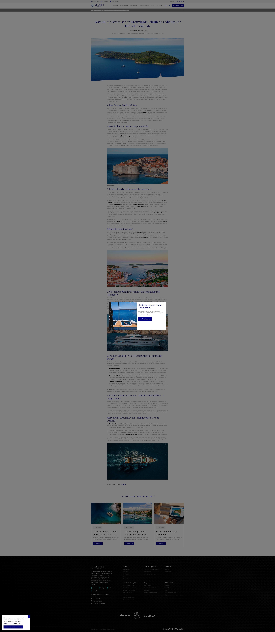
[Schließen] (163, 304)
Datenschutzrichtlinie (9, 623)
